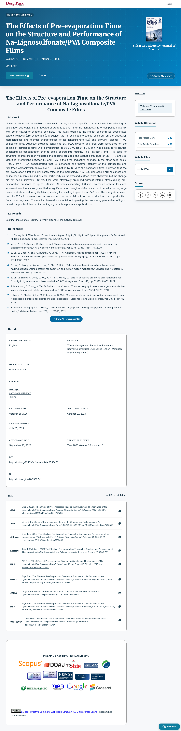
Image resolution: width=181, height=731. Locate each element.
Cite (41, 75)
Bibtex (123, 495)
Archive (140, 93)
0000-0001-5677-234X (20, 393)
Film (60, 219)
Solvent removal (73, 219)
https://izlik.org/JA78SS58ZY (24, 479)
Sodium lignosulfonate (18, 219)
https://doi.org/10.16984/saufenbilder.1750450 (33, 462)
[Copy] (119, 511)
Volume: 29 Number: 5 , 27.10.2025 (152, 108)
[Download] (170, 169)
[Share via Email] (169, 195)
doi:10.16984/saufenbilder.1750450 (97, 525)
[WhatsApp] (147, 195)
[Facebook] (140, 195)
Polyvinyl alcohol (48, 219)
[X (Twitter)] (155, 195)
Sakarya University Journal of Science (154, 47)
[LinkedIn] (162, 195)
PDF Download (18, 75)
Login (169, 4)
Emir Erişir (11, 65)
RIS (110, 495)
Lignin (34, 219)
